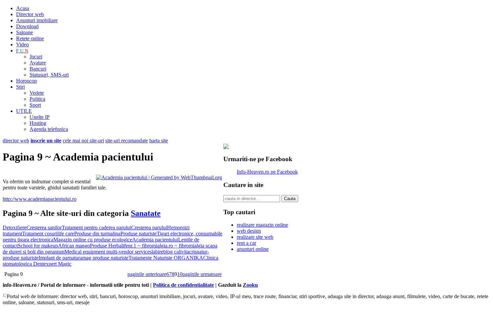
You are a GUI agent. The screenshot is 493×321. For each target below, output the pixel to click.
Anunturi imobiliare (37, 20)
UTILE (24, 111)
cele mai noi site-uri (83, 140)
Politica (37, 99)
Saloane (24, 32)
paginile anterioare (146, 274)
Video (22, 44)
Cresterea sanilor (44, 227)
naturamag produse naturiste (98, 258)
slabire (156, 252)
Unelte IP (40, 117)
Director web (30, 14)
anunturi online (253, 249)
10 (179, 274)
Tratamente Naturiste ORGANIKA (165, 258)
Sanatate (146, 213)
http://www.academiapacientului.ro (39, 199)
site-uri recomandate (126, 140)
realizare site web (255, 237)
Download (27, 26)
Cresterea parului (149, 227)
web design (249, 231)
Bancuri (38, 69)
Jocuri (36, 56)
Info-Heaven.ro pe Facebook (267, 172)
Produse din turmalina (97, 233)
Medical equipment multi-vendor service (107, 252)
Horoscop (26, 81)
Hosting (38, 123)
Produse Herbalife (109, 245)
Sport (35, 105)
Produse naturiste (138, 233)
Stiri (20, 87)
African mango (74, 245)
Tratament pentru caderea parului (96, 227)
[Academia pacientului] (159, 177)
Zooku (250, 285)
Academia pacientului (155, 239)
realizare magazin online (262, 225)
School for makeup (38, 245)
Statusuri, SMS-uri (49, 75)
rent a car (246, 243)
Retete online (30, 38)
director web (16, 140)
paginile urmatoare (202, 274)
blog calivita (176, 252)
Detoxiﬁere (14, 227)
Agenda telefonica (49, 129)
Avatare (38, 62)
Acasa (22, 8)
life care (65, 233)
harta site (158, 140)
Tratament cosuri (39, 233)
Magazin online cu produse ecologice (92, 239)
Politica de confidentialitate (183, 285)
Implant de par (54, 258)
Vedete (37, 93)
